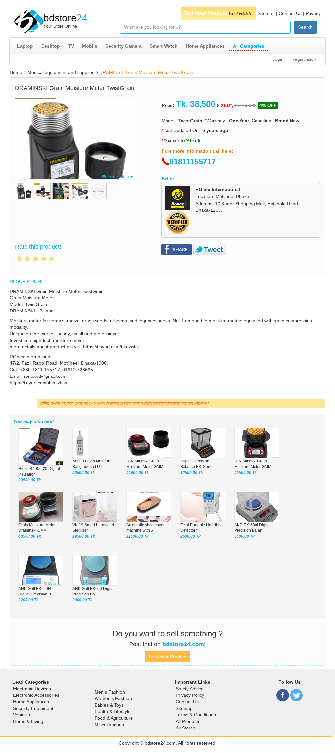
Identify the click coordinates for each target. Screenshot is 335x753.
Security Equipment (33, 708)
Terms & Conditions (196, 714)
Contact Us (290, 13)
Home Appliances (205, 46)
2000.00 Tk (82, 600)
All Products (188, 721)
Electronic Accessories (36, 695)
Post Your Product (167, 656)
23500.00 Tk (29, 480)
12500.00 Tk (191, 472)
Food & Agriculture (114, 718)
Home (16, 72)
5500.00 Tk (244, 536)
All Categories (248, 46)
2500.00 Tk (190, 536)
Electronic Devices (32, 688)
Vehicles (21, 714)
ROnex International (217, 189)
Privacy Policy (190, 695)
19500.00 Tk (83, 536)
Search (305, 27)
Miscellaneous (109, 724)
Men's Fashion (110, 691)
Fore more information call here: (197, 151)
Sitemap (266, 13)
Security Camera (123, 46)
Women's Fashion (113, 698)
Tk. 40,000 (245, 105)
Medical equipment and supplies (60, 72)
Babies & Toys (109, 705)
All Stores (185, 727)
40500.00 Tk (245, 472)
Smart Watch (164, 46)
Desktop (50, 46)
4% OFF (268, 105)
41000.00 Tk (137, 472)
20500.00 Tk (83, 472)
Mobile (89, 46)
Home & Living (28, 721)
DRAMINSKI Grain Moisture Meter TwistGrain (146, 72)
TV (71, 46)
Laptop (25, 46)
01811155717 (192, 161)
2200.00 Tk (28, 600)
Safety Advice (189, 688)
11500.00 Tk (137, 536)
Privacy (313, 13)
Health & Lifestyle (113, 711)
